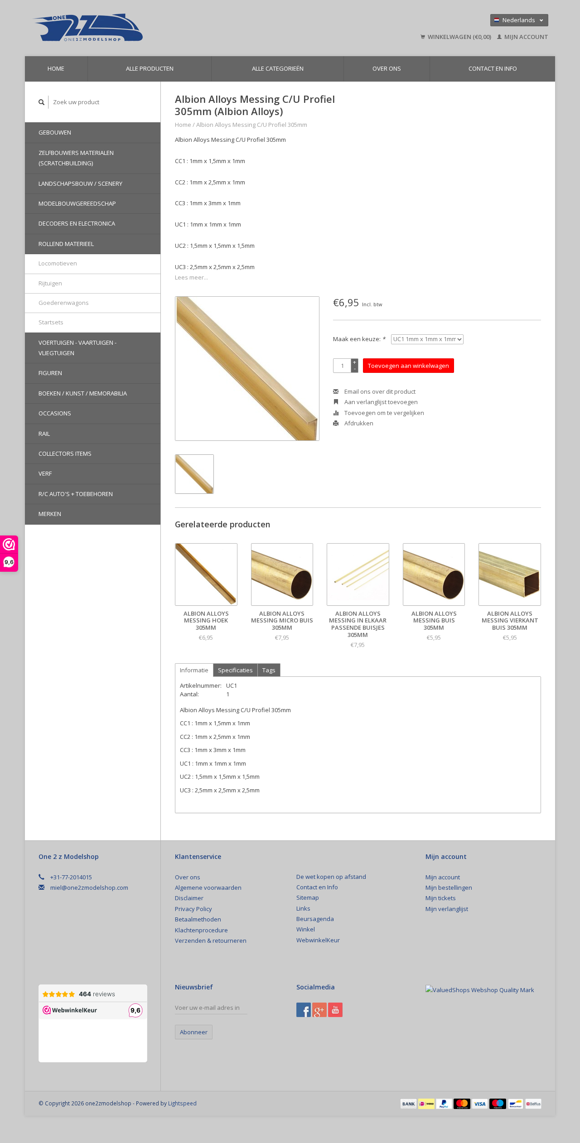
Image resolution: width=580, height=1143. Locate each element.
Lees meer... (191, 277)
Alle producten (150, 68)
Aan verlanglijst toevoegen (380, 402)
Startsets (51, 322)
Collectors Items (65, 453)
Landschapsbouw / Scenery (80, 183)
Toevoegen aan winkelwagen (408, 366)
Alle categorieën (278, 68)
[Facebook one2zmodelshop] (303, 1010)
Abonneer (194, 1032)
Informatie (194, 670)
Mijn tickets (440, 898)
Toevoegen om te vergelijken (383, 413)
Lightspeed (182, 1103)
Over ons (386, 68)
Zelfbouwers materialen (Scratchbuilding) (76, 158)
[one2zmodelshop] (152, 28)
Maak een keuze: (359, 339)
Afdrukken (358, 423)
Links (303, 908)
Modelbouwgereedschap (77, 203)
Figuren (50, 373)
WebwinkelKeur (318, 940)
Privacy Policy (193, 909)
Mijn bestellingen (448, 887)
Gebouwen (55, 132)
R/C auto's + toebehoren (76, 494)
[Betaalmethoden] (409, 1103)
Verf (45, 473)
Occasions (55, 413)
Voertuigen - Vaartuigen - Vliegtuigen (77, 347)
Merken (50, 514)
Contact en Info (493, 68)
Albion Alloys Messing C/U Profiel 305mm (251, 125)
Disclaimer (189, 898)
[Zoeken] (41, 102)
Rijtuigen (50, 283)
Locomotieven (58, 263)
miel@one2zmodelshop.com (89, 887)
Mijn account (525, 37)
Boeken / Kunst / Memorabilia (83, 393)
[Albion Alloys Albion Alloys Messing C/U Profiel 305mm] (247, 368)
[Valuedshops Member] (479, 989)
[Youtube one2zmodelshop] (335, 1010)
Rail (44, 433)
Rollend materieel (66, 244)
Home (56, 68)
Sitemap (307, 897)
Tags (269, 670)
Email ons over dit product (379, 391)
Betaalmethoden (198, 919)
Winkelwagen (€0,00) (459, 37)
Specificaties (235, 670)
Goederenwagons (64, 303)
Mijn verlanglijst (446, 909)
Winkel (305, 929)
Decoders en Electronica (77, 223)
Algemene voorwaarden (208, 887)
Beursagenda (315, 919)
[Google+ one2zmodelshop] (319, 1010)
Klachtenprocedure (201, 930)
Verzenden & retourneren (210, 940)
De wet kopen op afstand (331, 877)
